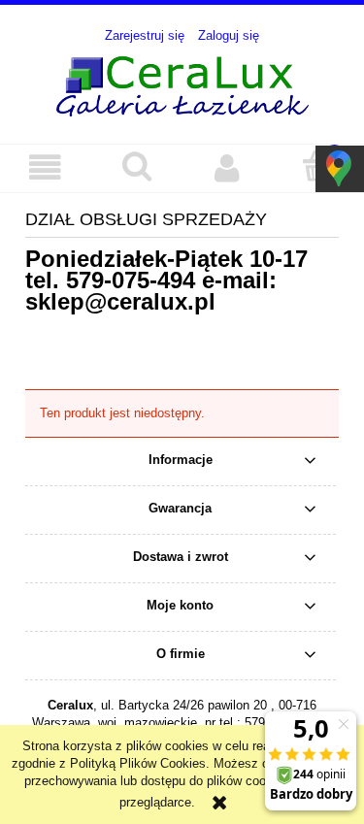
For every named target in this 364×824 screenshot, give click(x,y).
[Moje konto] (228, 167)
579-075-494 (130, 280)
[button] (45, 167)
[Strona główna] (182, 83)
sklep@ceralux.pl (120, 301)
